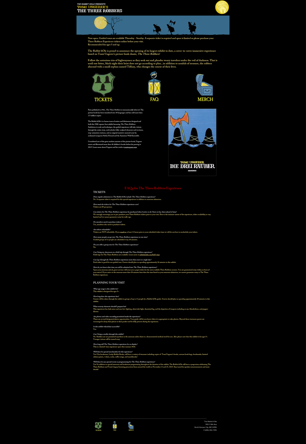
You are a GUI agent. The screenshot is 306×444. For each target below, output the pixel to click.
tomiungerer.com (130, 147)
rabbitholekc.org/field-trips (149, 255)
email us (123, 232)
